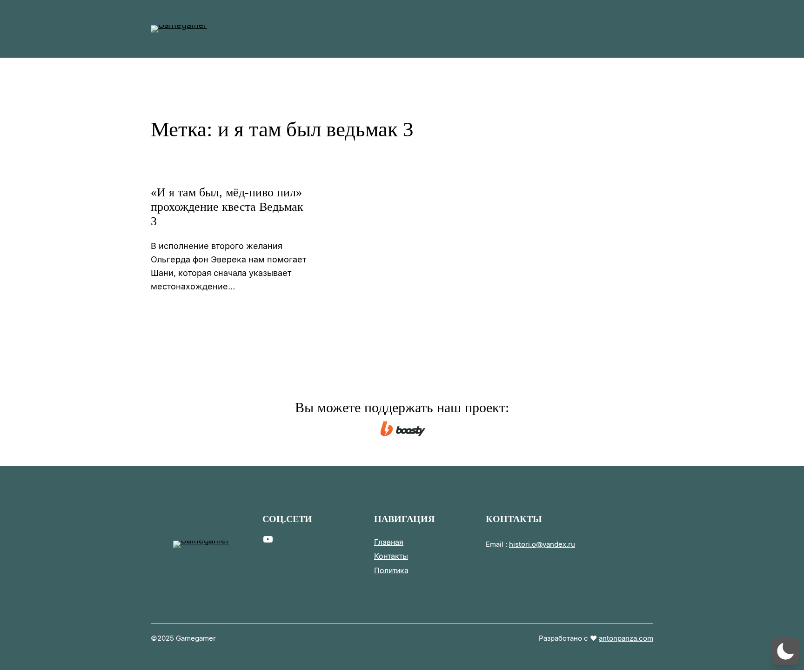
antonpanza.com (626, 638)
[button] (785, 651)
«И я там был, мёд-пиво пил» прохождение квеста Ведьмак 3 (227, 207)
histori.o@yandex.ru (542, 544)
